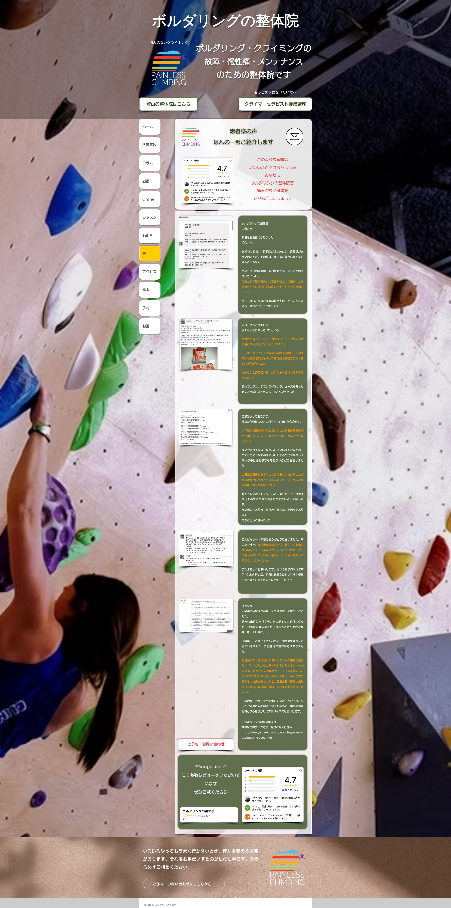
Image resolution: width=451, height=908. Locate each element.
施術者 (147, 235)
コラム (147, 163)
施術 (145, 181)
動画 (145, 326)
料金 (145, 290)
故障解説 (149, 145)
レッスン (149, 217)
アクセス (149, 271)
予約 (145, 308)
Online (148, 199)
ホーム (149, 126)
